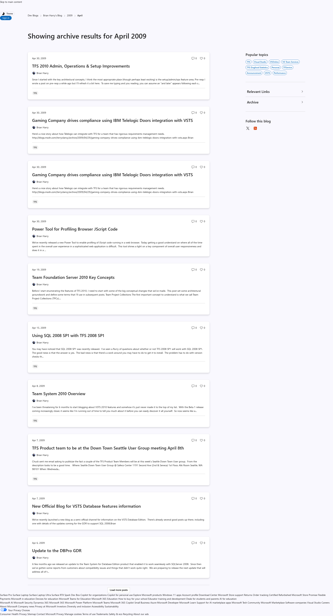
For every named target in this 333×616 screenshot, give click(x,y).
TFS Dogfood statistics (257, 67)
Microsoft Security (23, 602)
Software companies (295, 602)
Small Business (142, 602)
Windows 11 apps (172, 595)
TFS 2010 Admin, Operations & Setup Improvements (81, 66)
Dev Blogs (33, 15)
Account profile (190, 595)
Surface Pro (6, 595)
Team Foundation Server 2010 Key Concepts (73, 277)
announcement (254, 73)
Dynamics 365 (41, 602)
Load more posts (119, 590)
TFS (248, 61)
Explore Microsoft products (147, 595)
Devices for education (47, 598)
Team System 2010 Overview (58, 393)
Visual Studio (260, 61)
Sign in (5, 17)
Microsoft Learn (187, 602)
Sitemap (31, 614)
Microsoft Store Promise (304, 595)
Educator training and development (167, 598)
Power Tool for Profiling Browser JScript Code (75, 229)
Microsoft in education (23, 598)
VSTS (267, 73)
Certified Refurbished (280, 595)
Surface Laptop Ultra (40, 595)
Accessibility (98, 606)
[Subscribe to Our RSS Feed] (255, 128)
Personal (275, 67)
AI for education (228, 598)
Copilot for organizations (93, 595)
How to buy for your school (132, 598)
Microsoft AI (6, 602)
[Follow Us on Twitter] (248, 128)
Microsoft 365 (56, 602)
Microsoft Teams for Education (75, 598)
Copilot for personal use (120, 595)
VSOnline (274, 61)
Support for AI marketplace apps (214, 602)
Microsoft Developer (168, 602)
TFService (287, 67)
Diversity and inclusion (79, 606)
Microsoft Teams (101, 602)
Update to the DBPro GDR (57, 550)
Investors (61, 606)
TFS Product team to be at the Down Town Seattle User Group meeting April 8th (108, 448)
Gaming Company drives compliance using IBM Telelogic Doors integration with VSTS (112, 120)
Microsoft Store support (230, 595)
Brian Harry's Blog (52, 15)
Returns (248, 595)
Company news (26, 606)
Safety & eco (115, 614)
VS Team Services (290, 61)
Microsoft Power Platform (78, 602)
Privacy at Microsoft (45, 606)
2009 (69, 15)
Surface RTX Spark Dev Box (66, 595)
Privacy (60, 614)
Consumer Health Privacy (13, 614)
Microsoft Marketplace (273, 602)
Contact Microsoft (46, 614)
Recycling (128, 614)
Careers (326, 602)
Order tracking (260, 595)
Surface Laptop (20, 595)
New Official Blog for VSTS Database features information (86, 506)
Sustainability (112, 606)
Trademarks (102, 614)
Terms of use (89, 614)
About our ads (141, 614)
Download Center (208, 595)
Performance (280, 73)
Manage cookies (73, 614)
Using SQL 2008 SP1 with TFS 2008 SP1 (68, 335)
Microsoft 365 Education (105, 598)
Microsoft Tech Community (246, 602)
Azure (153, 602)
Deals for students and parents (202, 598)
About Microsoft (8, 606)
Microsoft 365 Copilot (122, 602)
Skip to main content (11, 1)
